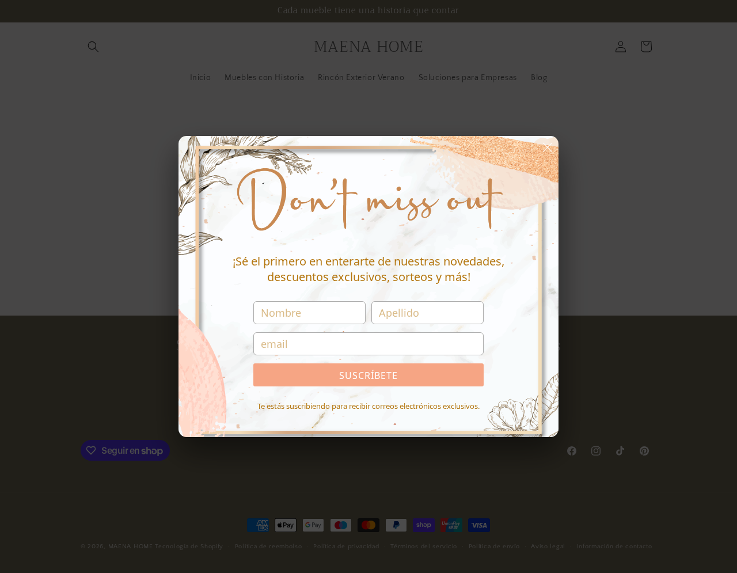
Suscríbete (368, 375)
